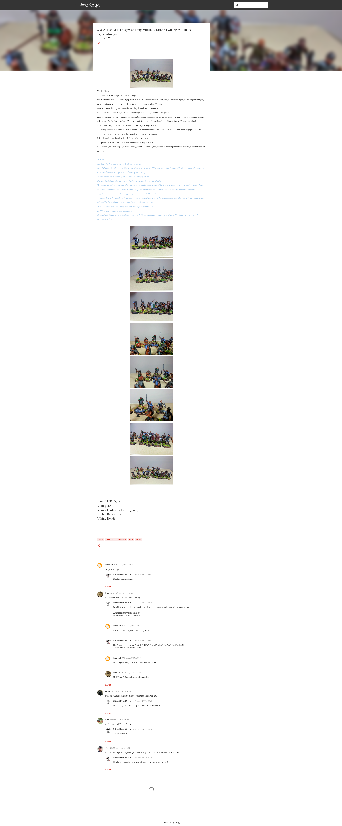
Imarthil (109, 564)
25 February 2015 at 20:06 (123, 565)
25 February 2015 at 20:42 (131, 626)
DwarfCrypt (89, 5)
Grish (107, 691)
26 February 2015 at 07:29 (121, 691)
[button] (98, 43)
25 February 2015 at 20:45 (142, 640)
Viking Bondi (106, 518)
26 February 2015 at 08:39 (142, 701)
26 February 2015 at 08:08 (120, 719)
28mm (100, 539)
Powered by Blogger (173, 822)
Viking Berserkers (109, 514)
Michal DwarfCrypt (122, 574)
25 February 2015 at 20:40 (142, 574)
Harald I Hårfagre (108, 501)
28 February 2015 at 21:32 (120, 748)
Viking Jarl (104, 505)
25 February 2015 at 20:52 (131, 672)
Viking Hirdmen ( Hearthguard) (118, 510)
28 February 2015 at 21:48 (142, 757)
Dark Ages (110, 539)
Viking (138, 539)
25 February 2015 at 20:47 (131, 658)
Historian (122, 539)
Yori (107, 747)
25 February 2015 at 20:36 (123, 593)
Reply (108, 586)
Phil (107, 719)
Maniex (108, 592)
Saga (131, 539)
